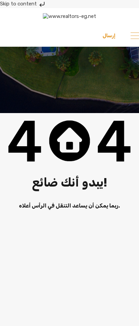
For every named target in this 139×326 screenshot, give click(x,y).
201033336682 (34, 35)
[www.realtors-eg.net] (69, 16)
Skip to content (19, 4)
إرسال (109, 35)
